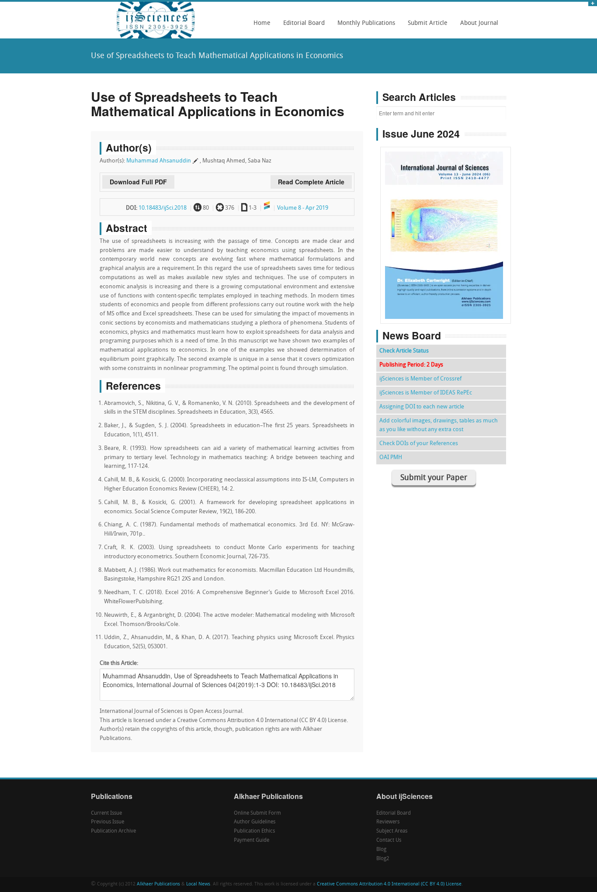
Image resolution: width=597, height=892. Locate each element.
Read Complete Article (311, 181)
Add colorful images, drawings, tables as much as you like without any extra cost (438, 425)
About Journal (476, 26)
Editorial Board (301, 26)
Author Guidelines (254, 822)
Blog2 (382, 858)
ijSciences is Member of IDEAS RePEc (425, 393)
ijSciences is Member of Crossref (420, 379)
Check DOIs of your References (418, 443)
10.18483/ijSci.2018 (163, 208)
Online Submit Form (257, 813)
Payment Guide (251, 840)
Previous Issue (107, 822)
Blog (381, 849)
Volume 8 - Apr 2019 (302, 208)
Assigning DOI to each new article (421, 407)
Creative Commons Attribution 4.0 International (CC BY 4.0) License (389, 884)
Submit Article (425, 26)
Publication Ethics (254, 831)
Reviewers (387, 822)
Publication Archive (113, 831)
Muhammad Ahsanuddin (158, 161)
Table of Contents (445, 210)
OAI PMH (390, 457)
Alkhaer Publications (158, 884)
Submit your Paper (433, 478)
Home (262, 23)
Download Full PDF (138, 181)
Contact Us (388, 840)
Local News (198, 884)
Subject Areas (391, 831)
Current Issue (106, 813)
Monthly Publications (364, 26)
